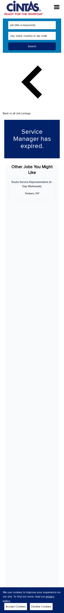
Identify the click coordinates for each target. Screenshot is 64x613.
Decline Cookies (41, 606)
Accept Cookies (16, 606)
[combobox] (32, 25)
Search (32, 46)
